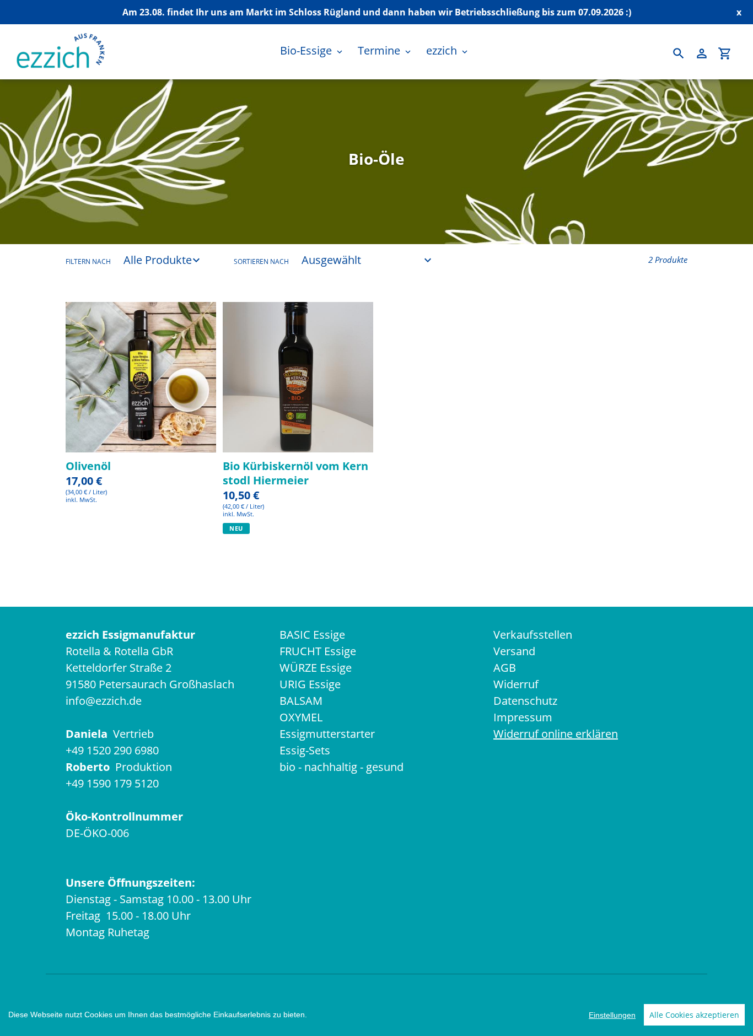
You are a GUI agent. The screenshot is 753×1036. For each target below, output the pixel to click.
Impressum (522, 717)
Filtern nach (88, 261)
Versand (514, 651)
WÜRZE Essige (315, 667)
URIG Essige (310, 684)
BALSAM (300, 700)
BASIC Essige (312, 634)
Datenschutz (525, 700)
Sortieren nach (261, 261)
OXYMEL (300, 717)
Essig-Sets (304, 750)
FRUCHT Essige (317, 651)
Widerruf (516, 684)
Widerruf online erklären (555, 733)
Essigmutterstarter (327, 733)
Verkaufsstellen (532, 634)
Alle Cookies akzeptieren (694, 1015)
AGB (504, 667)
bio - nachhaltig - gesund (341, 766)
